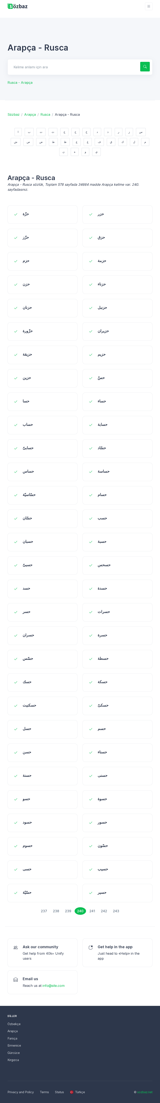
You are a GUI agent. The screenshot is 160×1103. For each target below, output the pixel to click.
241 (92, 911)
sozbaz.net (144, 1092)
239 (68, 911)
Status (59, 1092)
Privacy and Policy (21, 1092)
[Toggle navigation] (148, 6)
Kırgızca (13, 1060)
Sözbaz (14, 114)
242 (104, 911)
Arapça (30, 114)
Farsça (12, 1038)
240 (80, 911)
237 (44, 911)
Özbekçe (14, 1024)
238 (56, 911)
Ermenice (14, 1045)
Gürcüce (14, 1053)
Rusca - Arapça (20, 82)
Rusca (45, 114)
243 (116, 911)
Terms (44, 1092)
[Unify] (18, 6)
